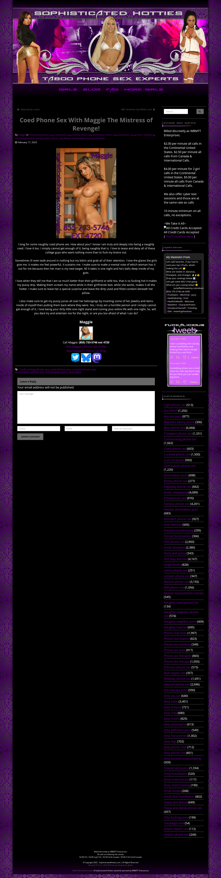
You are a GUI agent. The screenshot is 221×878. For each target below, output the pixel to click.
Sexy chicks (172, 719)
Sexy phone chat (175, 747)
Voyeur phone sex (176, 834)
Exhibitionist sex (175, 498)
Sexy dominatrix (175, 724)
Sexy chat (170, 713)
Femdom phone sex (52, 138)
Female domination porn (28, 138)
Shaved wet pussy (176, 768)
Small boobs (172, 791)
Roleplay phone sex (177, 679)
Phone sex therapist (177, 656)
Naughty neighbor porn (180, 621)
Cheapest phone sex (178, 433)
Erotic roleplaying (146, 134)
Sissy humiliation (175, 774)
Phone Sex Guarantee (118, 865)
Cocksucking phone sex (41, 134)
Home (90, 865)
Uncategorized (174, 823)
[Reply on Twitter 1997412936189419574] (172, 382)
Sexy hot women (175, 736)
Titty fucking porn (176, 817)
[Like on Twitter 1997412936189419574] (185, 382)
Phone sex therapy (177, 661)
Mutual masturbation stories (78, 138)
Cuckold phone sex (81, 134)
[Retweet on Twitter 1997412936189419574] (178, 382)
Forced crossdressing (178, 530)
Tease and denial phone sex (183, 808)
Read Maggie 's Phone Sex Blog (86, 351)
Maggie (22, 134)
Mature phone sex (176, 582)
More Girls (143, 90)
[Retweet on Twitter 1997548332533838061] (178, 357)
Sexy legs (170, 741)
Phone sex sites (174, 650)
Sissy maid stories (176, 779)
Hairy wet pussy (175, 553)
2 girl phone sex (175, 405)
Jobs (131, 865)
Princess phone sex (177, 667)
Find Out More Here (179, 236)
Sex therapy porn (175, 690)
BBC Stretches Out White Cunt (136, 109)
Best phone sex (174, 428)
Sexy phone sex (174, 753)
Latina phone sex (175, 570)
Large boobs (172, 565)
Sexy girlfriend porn (177, 730)
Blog (91, 90)
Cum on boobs (174, 460)
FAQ (112, 90)
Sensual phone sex (177, 684)
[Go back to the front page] (110, 45)
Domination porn (126, 134)
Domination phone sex (104, 134)
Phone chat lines (175, 633)
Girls (67, 90)
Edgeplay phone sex (177, 487)
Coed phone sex (62, 134)
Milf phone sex (174, 587)
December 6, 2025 (178, 363)
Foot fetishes (173, 525)
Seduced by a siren (30, 109)
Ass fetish (170, 411)
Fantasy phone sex (177, 504)
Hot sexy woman (175, 559)
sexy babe (75, 372)
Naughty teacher (175, 627)
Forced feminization (177, 536)
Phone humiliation (176, 639)
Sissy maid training (177, 785)
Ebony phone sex (175, 481)
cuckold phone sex (83, 369)
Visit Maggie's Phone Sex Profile (86, 346)
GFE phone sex (174, 542)
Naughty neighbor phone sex (181, 614)
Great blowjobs (174, 547)
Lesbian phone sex (177, 576)
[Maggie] (86, 333)
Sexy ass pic (172, 696)
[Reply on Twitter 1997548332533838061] (172, 357)
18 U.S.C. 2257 (101, 865)
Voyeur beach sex (176, 829)
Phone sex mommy (177, 644)
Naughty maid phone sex (181, 603)
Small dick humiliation (179, 796)
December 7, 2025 (178, 339)
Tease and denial (175, 802)
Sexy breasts (172, 707)
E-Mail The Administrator (82, 870)
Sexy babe (99, 138)
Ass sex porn (173, 416)
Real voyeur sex (174, 673)
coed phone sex (60, 369)
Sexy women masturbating (182, 758)
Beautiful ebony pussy (179, 422)
